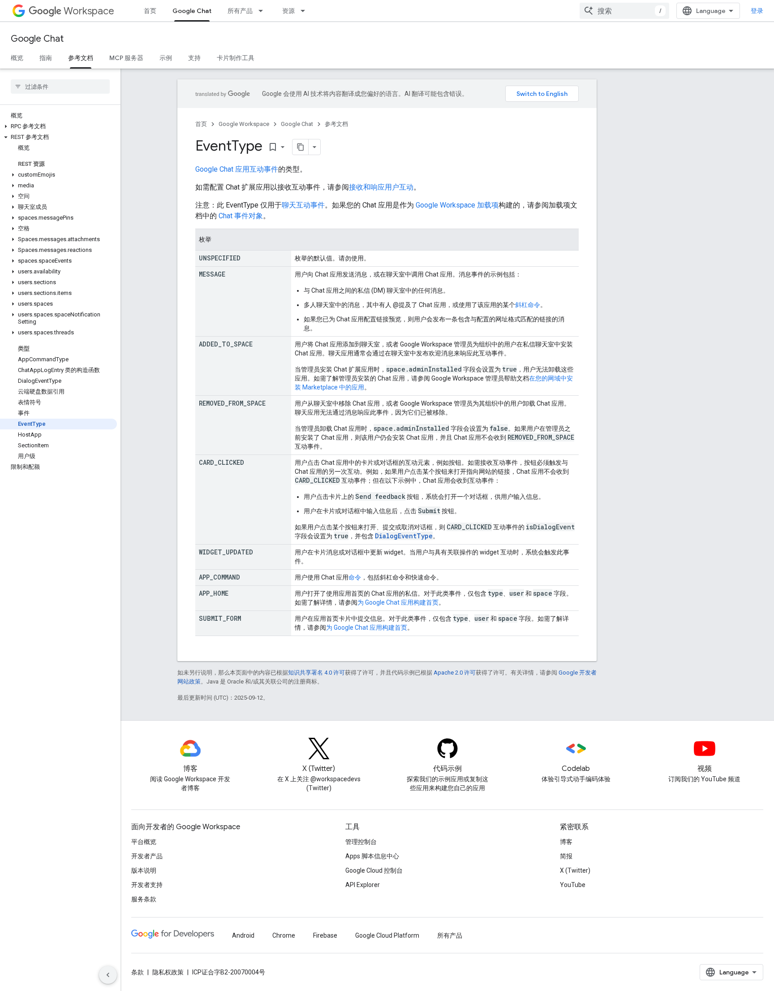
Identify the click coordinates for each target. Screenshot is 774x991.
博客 (566, 841)
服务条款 (143, 899)
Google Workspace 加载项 (457, 205)
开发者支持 (147, 884)
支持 (194, 58)
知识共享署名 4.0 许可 (316, 672)
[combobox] (624, 11)
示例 (165, 58)
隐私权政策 (168, 972)
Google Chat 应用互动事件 (236, 169)
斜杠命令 (527, 304)
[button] (58, 126)
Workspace (89, 11)
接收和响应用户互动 (381, 187)
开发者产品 (147, 856)
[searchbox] (60, 86)
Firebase (325, 935)
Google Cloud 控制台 (374, 870)
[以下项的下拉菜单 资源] (305, 11)
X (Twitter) (575, 870)
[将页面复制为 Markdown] (300, 147)
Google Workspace (244, 124)
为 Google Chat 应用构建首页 (398, 602)
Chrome (283, 935)
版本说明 (143, 870)
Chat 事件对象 (241, 216)
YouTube (572, 884)
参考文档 (80, 58)
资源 (288, 11)
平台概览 (143, 841)
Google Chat (191, 11)
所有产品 (240, 11)
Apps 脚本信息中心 (372, 856)
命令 (354, 577)
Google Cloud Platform (387, 935)
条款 (137, 972)
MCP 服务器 (126, 58)
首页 (150, 11)
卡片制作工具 (235, 58)
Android (243, 935)
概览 (17, 58)
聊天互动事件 (303, 205)
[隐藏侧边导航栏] (108, 975)
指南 (45, 58)
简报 (566, 856)
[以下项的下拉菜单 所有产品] (263, 11)
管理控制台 (361, 841)
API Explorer (362, 884)
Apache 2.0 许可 (455, 672)
